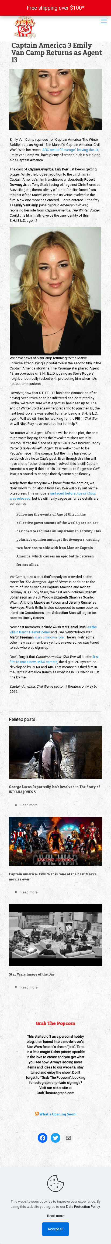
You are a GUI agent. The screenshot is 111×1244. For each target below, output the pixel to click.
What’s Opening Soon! (58, 1114)
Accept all (55, 1229)
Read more (55, 1216)
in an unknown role (49, 637)
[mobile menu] (103, 21)
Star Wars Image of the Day (32, 974)
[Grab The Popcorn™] (55, 26)
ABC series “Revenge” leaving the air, (70, 150)
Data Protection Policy (83, 1207)
